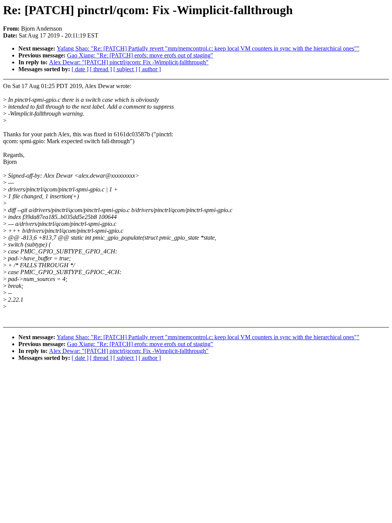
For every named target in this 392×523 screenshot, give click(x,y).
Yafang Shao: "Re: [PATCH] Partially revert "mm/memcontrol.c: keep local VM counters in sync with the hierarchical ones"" (208, 48)
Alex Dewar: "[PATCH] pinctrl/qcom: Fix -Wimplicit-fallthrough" (129, 62)
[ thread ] (101, 69)
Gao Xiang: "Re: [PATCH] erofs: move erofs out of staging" (140, 55)
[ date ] (80, 69)
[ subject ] (125, 69)
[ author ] (150, 69)
